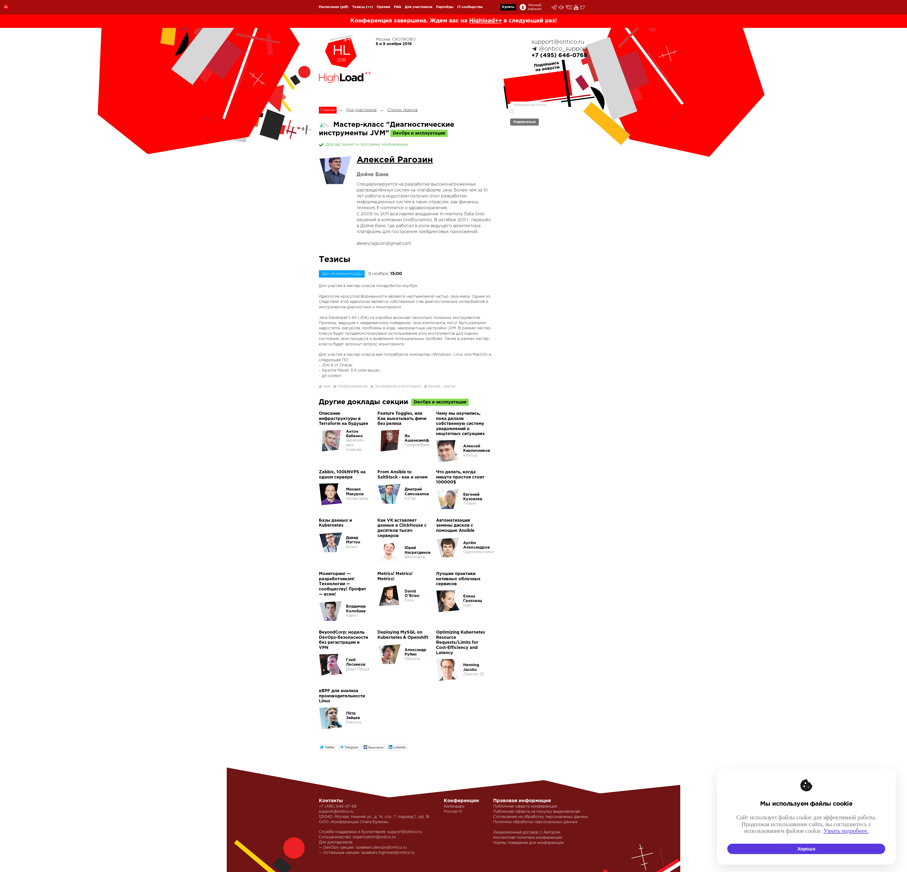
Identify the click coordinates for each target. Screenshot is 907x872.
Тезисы (358, 7)
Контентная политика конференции (527, 837)
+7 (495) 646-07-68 (337, 806)
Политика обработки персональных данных (535, 822)
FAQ (397, 7)
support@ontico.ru (557, 42)
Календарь (454, 806)
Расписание (329, 7)
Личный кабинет (535, 7)
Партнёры (445, 7)
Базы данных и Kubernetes (335, 523)
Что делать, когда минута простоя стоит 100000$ (460, 477)
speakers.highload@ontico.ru (388, 853)
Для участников (418, 7)
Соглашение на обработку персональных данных (540, 817)
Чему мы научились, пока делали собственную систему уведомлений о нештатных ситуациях (460, 424)
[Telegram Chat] (555, 7)
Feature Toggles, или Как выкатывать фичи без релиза (401, 419)
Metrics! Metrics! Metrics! (395, 576)
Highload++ (485, 20)
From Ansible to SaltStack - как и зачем (402, 474)
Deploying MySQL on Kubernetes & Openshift (402, 635)
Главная (327, 110)
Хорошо (806, 848)
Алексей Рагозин (395, 160)
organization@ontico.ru (374, 837)
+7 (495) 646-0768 (559, 55)
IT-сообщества (470, 7)
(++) (369, 7)
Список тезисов (402, 110)
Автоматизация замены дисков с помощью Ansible (455, 526)
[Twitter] (583, 7)
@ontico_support (563, 48)
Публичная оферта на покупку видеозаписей (536, 811)
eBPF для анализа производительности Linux (342, 696)
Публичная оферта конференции (525, 806)
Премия (383, 7)
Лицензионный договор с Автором (526, 832)
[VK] (569, 7)
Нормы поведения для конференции (528, 843)
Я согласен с (538, 113)
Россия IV (453, 811)
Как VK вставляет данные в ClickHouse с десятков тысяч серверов (402, 528)
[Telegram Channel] (562, 7)
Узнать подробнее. (845, 830)
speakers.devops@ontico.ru (381, 847)
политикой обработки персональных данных (538, 113)
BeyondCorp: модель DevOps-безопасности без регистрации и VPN (343, 640)
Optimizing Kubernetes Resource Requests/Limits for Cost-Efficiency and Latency (460, 643)
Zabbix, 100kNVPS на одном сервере (342, 474)
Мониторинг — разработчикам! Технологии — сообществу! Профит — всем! (342, 584)
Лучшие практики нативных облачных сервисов (458, 579)
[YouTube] (576, 7)
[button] (327, 747)
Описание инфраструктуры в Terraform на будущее (343, 419)
